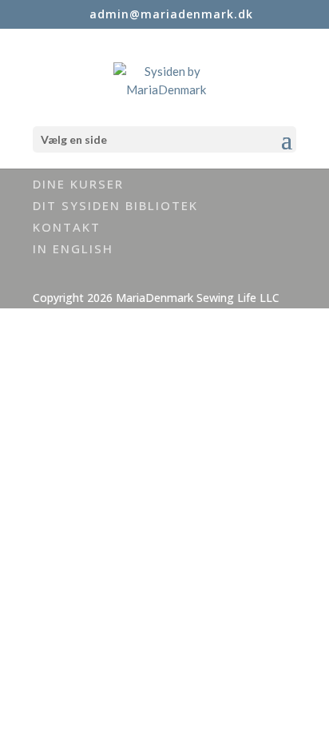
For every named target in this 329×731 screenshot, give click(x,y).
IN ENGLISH (73, 248)
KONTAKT (67, 227)
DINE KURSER (78, 184)
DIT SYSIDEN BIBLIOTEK (115, 205)
